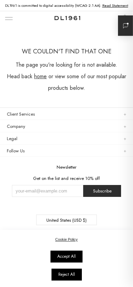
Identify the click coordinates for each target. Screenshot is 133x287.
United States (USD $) (66, 220)
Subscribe (102, 191)
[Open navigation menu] (9, 19)
